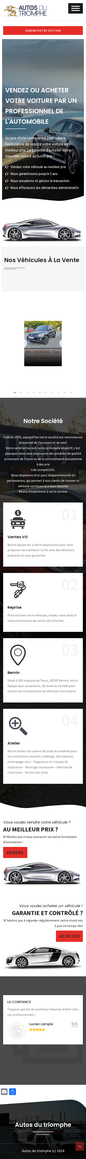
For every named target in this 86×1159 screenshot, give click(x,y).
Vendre (15, 852)
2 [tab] (21, 392)
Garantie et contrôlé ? (47, 913)
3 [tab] (27, 392)
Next (64, 343)
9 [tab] (65, 392)
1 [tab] (15, 392)
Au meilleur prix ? (30, 829)
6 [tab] (46, 392)
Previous (22, 343)
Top (80, 1146)
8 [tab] (59, 392)
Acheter (69, 936)
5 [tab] (40, 392)
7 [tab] (52, 392)
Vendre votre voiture (43, 30)
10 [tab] (71, 392)
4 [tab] (34, 392)
